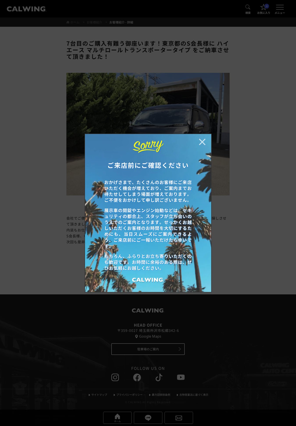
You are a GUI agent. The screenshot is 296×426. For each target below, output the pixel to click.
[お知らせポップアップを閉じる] (202, 141)
